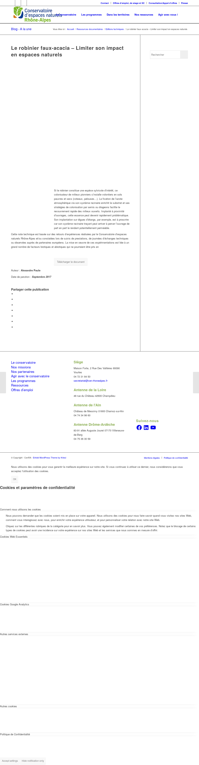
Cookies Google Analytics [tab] (14, 604)
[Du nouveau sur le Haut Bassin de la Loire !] (3, 382)
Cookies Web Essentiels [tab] (14, 536)
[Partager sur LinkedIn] (16, 316)
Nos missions (21, 367)
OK (14, 479)
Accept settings (10, 760)
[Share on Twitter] (16, 305)
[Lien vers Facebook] (12, 3)
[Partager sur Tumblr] (16, 321)
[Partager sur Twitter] (16, 299)
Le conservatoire (23, 362)
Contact (105, 3)
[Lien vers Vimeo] (24, 3)
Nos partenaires (22, 371)
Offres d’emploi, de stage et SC (129, 3)
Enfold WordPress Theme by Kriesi (49, 457)
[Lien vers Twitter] (18, 3)
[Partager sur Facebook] (16, 294)
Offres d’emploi (22, 389)
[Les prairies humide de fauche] (196, 382)
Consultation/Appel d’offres (163, 3)
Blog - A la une (21, 29)
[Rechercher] (184, 14)
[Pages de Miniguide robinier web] (70, 124)
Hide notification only (33, 760)
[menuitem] (105, 3)
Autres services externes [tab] (14, 634)
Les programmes (23, 380)
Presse (184, 3)
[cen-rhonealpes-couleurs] (37, 14)
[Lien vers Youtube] (30, 3)
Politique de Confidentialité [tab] (15, 734)
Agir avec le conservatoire (30, 375)
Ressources (20, 385)
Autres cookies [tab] (8, 706)
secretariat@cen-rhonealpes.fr (90, 380)
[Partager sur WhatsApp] (16, 310)
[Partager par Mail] (16, 327)
